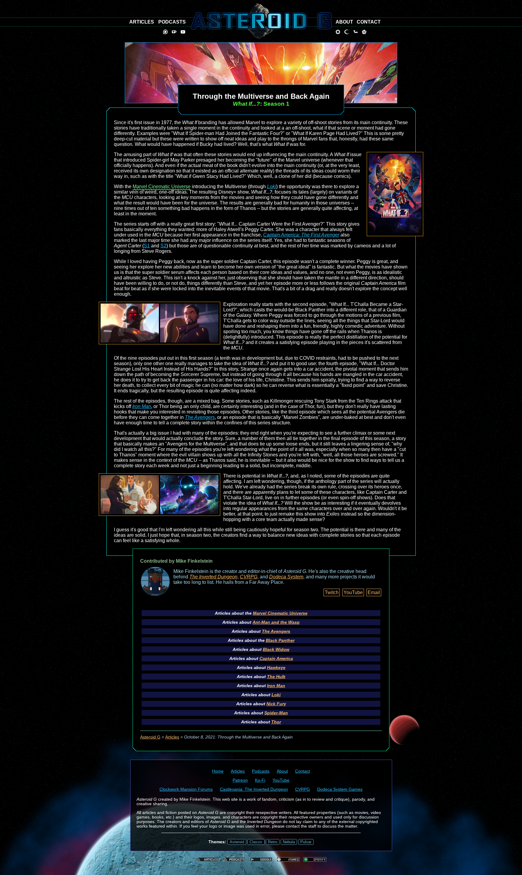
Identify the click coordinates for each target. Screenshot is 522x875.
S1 (147, 245)
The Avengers (200, 417)
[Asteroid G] (261, 21)
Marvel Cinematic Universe (162, 186)
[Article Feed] (207, 859)
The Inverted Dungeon (213, 576)
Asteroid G (150, 737)
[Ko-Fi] (174, 32)
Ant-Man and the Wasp (276, 622)
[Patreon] (165, 32)
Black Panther (280, 640)
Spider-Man (276, 712)
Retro (272, 842)
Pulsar (305, 842)
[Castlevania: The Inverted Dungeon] (346, 32)
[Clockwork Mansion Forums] (338, 32)
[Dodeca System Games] (364, 32)
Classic (256, 842)
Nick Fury (276, 703)
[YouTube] (183, 32)
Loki (271, 186)
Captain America (276, 658)
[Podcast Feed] (234, 859)
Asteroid (237, 842)
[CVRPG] (355, 32)
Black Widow (276, 649)
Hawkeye (276, 667)
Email (374, 592)
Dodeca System (286, 576)
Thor (276, 721)
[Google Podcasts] (261, 859)
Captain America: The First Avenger (301, 234)
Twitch (332, 592)
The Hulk (276, 676)
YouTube (353, 592)
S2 (163, 245)
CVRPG (248, 576)
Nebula (289, 842)
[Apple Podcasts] (288, 859)
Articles (172, 737)
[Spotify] (315, 859)
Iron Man (141, 406)
